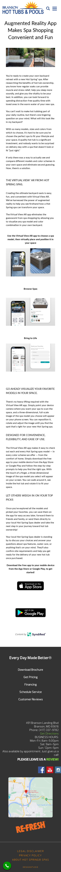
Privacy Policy (30, 855)
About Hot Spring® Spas (30, 859)
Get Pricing (31, 677)
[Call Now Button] (7, 866)
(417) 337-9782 (49, 730)
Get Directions (49, 733)
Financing (30, 684)
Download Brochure (30, 670)
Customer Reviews (30, 699)
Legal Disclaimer (30, 851)
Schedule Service (30, 692)
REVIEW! (52, 759)
